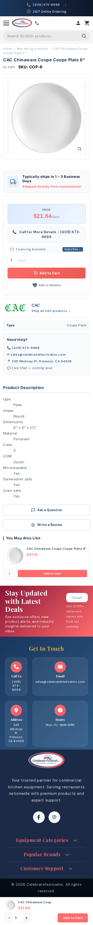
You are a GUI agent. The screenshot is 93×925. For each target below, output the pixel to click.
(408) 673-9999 (26, 348)
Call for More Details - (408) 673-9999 (46, 234)
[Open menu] (6, 23)
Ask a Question (49, 510)
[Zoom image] (79, 148)
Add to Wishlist (50, 285)
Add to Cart (52, 573)
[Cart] (87, 23)
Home (7, 48)
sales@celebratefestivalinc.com (38, 355)
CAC (11, 67)
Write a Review (49, 525)
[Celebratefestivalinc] (46, 769)
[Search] (84, 36)
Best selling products (32, 48)
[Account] (78, 23)
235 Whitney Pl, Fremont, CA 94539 (42, 361)
